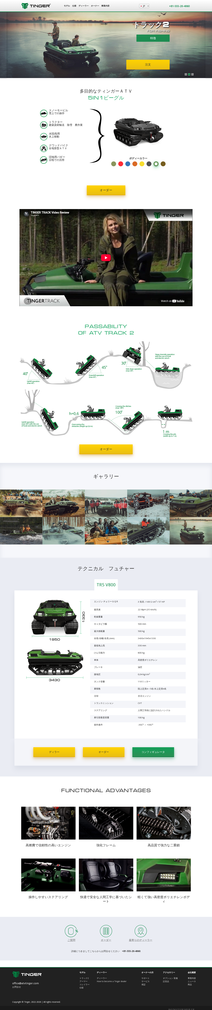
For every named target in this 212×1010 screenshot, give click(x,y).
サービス (145, 981)
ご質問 (71, 940)
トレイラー (84, 985)
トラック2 (84, 978)
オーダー (106, 190)
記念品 (166, 981)
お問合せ (16, 986)
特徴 (59, 40)
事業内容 (192, 978)
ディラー (54, 752)
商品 (190, 985)
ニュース (192, 981)
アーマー (83, 981)
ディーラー (102, 978)
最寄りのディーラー (140, 940)
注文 (64, 64)
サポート (145, 978)
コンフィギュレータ (153, 752)
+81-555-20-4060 (179, 6)
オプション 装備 (170, 978)
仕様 (81, 988)
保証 (143, 985)
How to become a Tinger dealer (111, 981)
